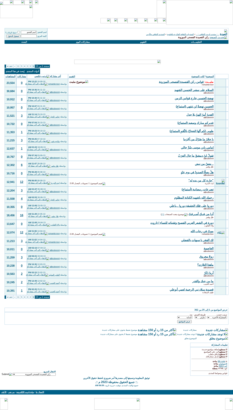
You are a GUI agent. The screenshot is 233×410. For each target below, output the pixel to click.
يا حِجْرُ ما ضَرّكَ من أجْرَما (198, 139)
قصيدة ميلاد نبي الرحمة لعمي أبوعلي (192, 289)
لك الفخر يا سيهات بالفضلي (197, 240)
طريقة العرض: (200, 315)
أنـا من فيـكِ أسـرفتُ (201, 214)
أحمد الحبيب (209, 284)
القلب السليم (54, 275)
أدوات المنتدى (33, 71)
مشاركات (21, 76)
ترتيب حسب (222, 315)
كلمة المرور (42, 36)
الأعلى (3, 392)
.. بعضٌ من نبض (204, 163)
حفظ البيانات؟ (11, 33)
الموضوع (210, 76)
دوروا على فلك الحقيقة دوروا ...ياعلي (191, 205)
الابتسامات (223, 364)
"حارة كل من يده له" (201, 180)
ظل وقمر (210, 167)
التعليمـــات (196, 42)
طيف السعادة (208, 292)
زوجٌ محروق (206, 256)
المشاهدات (10, 76)
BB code (221, 361)
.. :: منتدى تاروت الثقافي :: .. (207, 34)
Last (9, 66)
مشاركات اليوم (83, 42)
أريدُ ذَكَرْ (209, 272)
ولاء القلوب (209, 226)
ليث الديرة (209, 183)
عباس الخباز (55, 117)
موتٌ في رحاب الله (202, 231)
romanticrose (208, 85)
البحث (24, 42)
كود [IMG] (223, 366)
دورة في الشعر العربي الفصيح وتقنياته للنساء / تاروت (182, 222)
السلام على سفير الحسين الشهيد (194, 90)
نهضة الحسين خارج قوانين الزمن (194, 98)
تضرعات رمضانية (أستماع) (198, 189)
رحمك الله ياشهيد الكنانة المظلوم (194, 197)
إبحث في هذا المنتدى (15, 71)
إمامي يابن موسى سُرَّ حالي (197, 147)
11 (18, 66)
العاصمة (209, 248)
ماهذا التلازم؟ (205, 264)
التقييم (72, 76)
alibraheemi (209, 93)
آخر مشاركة (55, 76)
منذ (191, 315)
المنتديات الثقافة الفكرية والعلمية (180, 34)
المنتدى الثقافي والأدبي (155, 34)
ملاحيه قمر (55, 141)
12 (21, 181)
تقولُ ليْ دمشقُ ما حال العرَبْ (196, 155)
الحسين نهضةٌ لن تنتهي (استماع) (195, 106)
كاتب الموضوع (197, 76)
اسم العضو (42, 32)
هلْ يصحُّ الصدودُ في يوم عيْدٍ (197, 172)
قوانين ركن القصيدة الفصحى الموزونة (181, 81)
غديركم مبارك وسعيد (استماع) (195, 122)
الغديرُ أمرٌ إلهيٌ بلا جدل (200, 114)
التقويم (143, 42)
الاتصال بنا (40, 392)
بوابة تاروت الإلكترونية (25, 392)
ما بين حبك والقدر (203, 281)
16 (21, 215)
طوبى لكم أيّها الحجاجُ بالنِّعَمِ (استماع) (192, 131)
